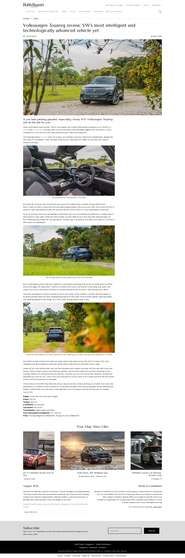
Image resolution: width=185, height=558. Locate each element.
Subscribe (151, 531)
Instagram (83, 547)
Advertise (76, 556)
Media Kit (86, 556)
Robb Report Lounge (113, 5)
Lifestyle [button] (30, 11)
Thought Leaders (133, 5)
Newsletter (156, 5)
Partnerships (121, 556)
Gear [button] (64, 11)
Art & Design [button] (85, 11)
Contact (67, 556)
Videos (146, 5)
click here (157, 507)
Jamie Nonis (31, 36)
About (60, 556)
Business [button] (98, 11)
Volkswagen (38, 130)
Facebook (93, 547)
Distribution (96, 556)
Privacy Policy (108, 556)
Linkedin (102, 547)
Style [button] (72, 11)
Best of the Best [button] (114, 11)
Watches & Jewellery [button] (48, 11)
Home (26, 18)
